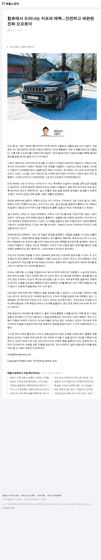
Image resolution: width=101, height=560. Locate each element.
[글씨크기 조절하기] (89, 37)
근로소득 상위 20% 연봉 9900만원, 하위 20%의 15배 (30, 393)
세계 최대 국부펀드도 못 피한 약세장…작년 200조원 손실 (74, 377)
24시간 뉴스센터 (28, 495)
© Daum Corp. (8, 508)
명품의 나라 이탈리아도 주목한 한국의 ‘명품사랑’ (74, 381)
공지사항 (41, 495)
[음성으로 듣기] (78, 37)
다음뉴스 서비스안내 (10, 495)
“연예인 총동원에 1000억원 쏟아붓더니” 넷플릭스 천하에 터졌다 (30, 385)
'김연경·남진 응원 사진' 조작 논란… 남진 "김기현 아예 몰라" (74, 393)
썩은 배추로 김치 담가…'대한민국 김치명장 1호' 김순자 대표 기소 (74, 389)
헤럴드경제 (12, 3)
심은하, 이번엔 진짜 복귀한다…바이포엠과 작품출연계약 (30, 381)
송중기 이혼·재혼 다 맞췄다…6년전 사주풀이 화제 (30, 377)
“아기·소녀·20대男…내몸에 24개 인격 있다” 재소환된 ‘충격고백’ (30, 389)
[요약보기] (73, 37)
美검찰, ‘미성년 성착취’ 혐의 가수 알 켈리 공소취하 (74, 385)
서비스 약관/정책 (54, 495)
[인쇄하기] (94, 37)
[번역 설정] (83, 37)
